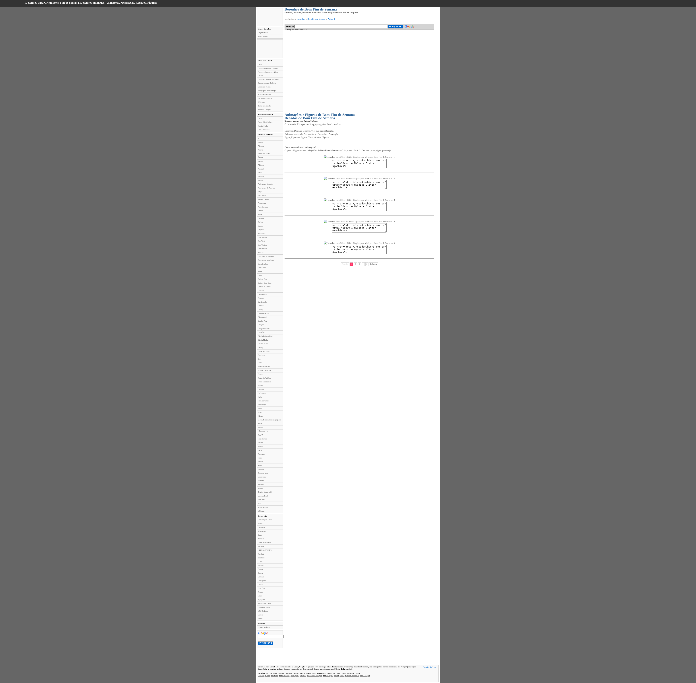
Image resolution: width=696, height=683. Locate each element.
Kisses (260, 416)
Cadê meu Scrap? (264, 287)
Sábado (260, 462)
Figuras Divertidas (264, 370)
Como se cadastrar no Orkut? (268, 79)
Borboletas (262, 268)
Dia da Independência (265, 336)
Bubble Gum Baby (265, 283)
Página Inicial (263, 33)
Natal (260, 424)
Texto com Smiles (264, 106)
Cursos (260, 615)
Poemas (336, 675)
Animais (261, 176)
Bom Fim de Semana (266, 256)
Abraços (261, 146)
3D (259, 138)
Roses (260, 458)
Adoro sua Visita (264, 154)
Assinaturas (262, 203)
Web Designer (263, 611)
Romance (261, 454)
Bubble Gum (262, 279)
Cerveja (260, 310)
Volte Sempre (263, 507)
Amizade (261, 169)
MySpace (261, 102)
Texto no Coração (264, 110)
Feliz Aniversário (264, 367)
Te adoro (261, 484)
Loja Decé (261, 588)
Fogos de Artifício (264, 378)
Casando (261, 298)
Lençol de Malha (264, 607)
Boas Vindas (262, 249)
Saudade (261, 469)
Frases (260, 524)
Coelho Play (262, 321)
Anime (260, 180)
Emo (259, 359)
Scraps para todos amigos (267, 91)
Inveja (260, 412)
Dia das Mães (263, 344)
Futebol (261, 386)
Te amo (260, 488)
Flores (260, 374)
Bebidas (261, 218)
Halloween (262, 393)
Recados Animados (265, 98)
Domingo (261, 355)
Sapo (260, 465)
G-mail (260, 562)
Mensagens (127, 2)
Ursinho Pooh (263, 496)
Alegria (260, 161)
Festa (342, 675)
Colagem (261, 325)
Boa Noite (261, 233)
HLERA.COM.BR (265, 550)
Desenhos (261, 527)
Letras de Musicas (264, 543)
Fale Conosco (263, 36)
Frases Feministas (264, 382)
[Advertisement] (270, 17)
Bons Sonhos (263, 264)
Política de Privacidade (343, 669)
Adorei (260, 150)
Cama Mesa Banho (319, 673)
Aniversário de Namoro (266, 188)
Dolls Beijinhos (264, 351)
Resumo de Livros (264, 603)
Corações (261, 332)
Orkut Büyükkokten (265, 122)
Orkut (48, 2)
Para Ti (260, 435)
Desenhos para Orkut (266, 667)
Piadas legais (328, 675)
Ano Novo (262, 195)
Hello (260, 397)
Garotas (260, 569)
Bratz (260, 275)
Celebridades (262, 302)
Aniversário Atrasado (265, 184)
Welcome (261, 511)
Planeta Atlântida (264, 627)
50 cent (260, 142)
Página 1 (331, 19)
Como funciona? (264, 130)
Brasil (260, 272)
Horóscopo (262, 405)
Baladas (261, 565)
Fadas (260, 363)
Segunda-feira (263, 473)
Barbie (260, 211)
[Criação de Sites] (429, 668)
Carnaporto (262, 581)
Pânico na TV (263, 431)
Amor (260, 173)
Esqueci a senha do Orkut (267, 83)
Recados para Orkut (265, 520)
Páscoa (260, 443)
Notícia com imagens (314, 675)
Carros (260, 584)
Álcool (260, 157)
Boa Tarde (261, 241)
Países (260, 619)
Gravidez (261, 389)
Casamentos (262, 294)
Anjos (260, 192)
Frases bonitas (284, 675)
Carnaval (261, 291)
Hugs (260, 408)
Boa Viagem (262, 245)
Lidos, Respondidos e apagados (269, 420)
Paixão (260, 427)
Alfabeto (261, 165)
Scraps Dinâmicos (264, 94)
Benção (260, 226)
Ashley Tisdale (263, 199)
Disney (260, 348)
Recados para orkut (352, 675)
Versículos (261, 500)
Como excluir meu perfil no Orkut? (268, 73)
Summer (261, 481)
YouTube (261, 558)
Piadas (260, 592)
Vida (259, 503)
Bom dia (261, 252)
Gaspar (260, 573)
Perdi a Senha (263, 126)
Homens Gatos (263, 401)
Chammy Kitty (263, 313)
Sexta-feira (262, 477)
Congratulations (264, 329)
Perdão (260, 446)
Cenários (261, 306)
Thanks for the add (265, 492)
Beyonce (261, 230)
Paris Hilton (262, 439)
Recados (261, 546)
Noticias (261, 539)
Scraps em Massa (264, 87)
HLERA (269, 673)
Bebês (260, 214)
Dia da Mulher (263, 340)
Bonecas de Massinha (266, 260)
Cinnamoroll (262, 317)
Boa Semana (262, 237)
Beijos (260, 222)
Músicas (303, 675)
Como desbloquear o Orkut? (268, 68)
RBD (260, 450)
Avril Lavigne (263, 207)
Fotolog (261, 554)
